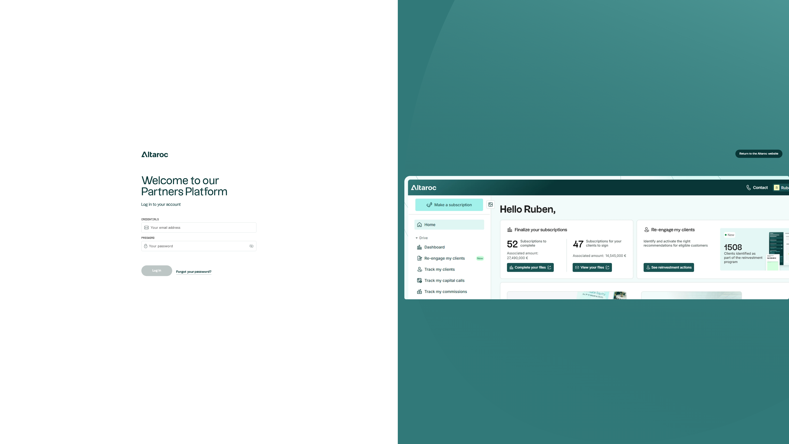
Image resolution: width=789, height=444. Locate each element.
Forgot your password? (193, 271)
